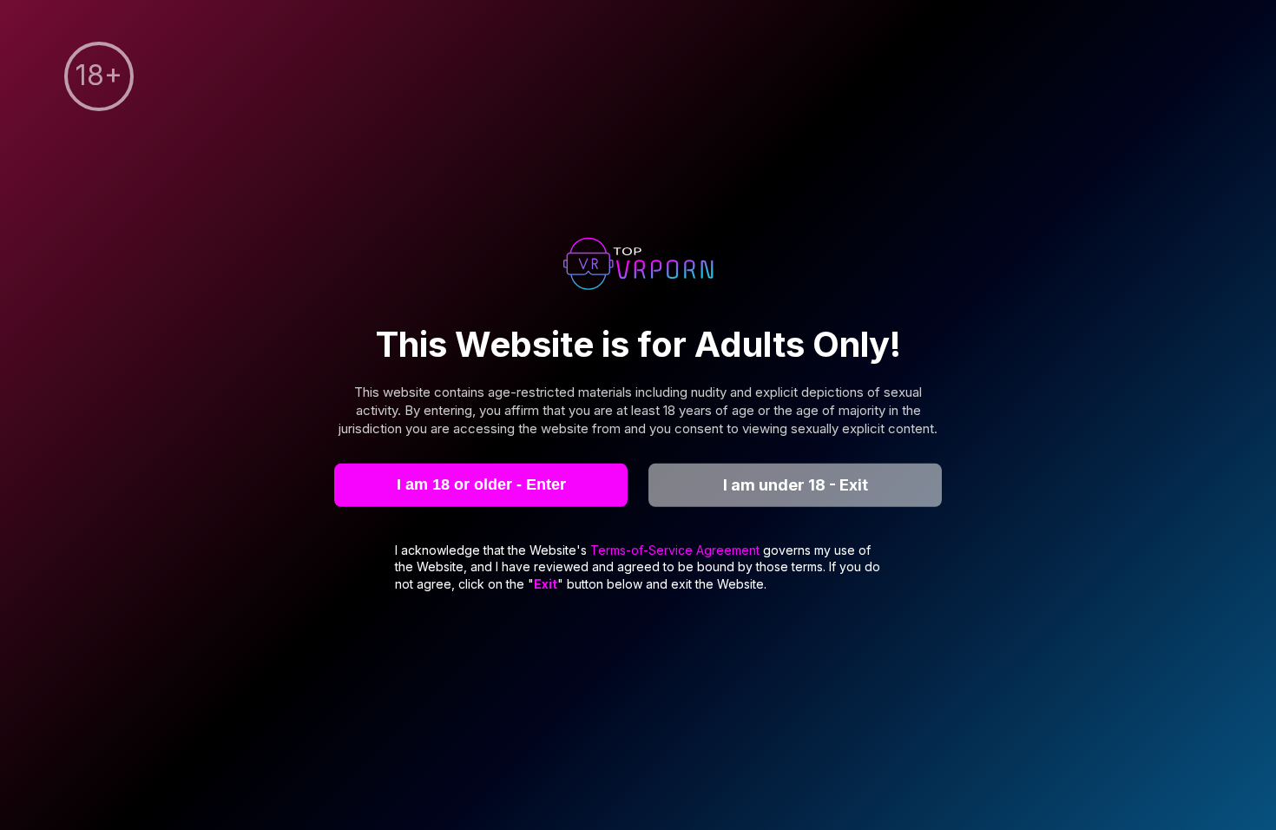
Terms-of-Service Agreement (676, 549)
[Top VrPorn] (638, 266)
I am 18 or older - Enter (481, 484)
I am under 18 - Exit (795, 485)
